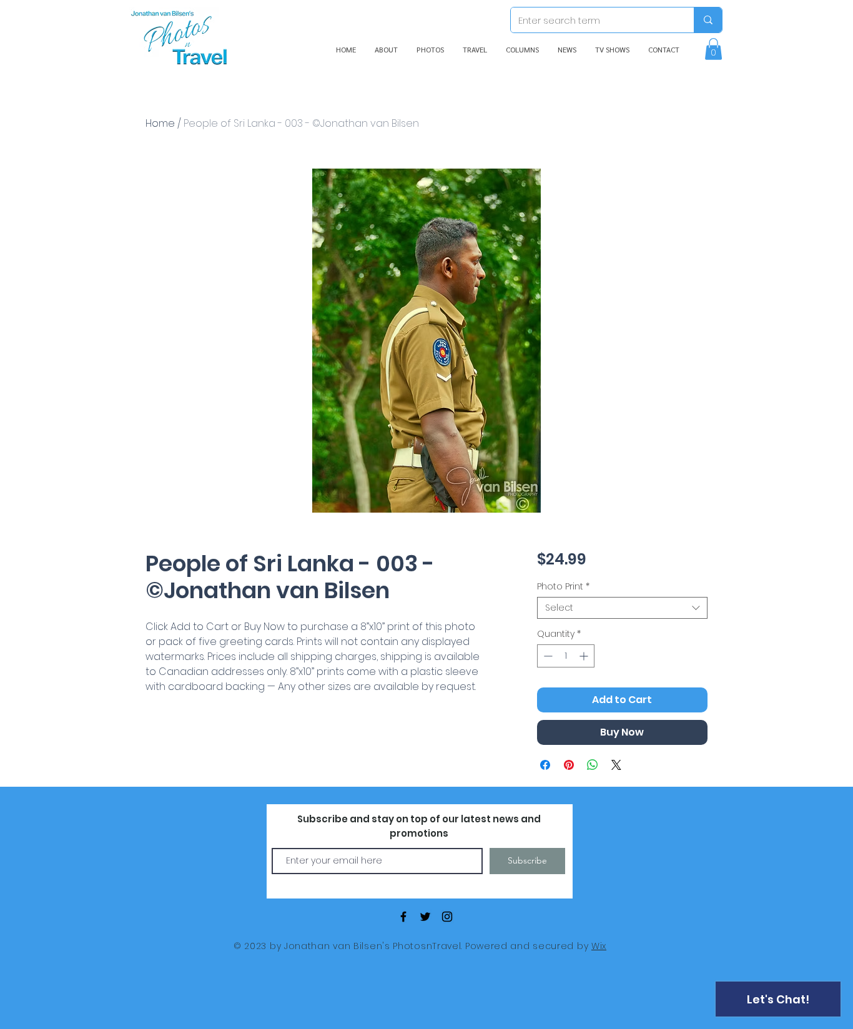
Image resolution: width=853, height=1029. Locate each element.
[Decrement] (547, 656)
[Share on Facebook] (545, 764)
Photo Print (563, 586)
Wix (598, 946)
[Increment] (585, 656)
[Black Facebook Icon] (403, 916)
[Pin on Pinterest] (568, 764)
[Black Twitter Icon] (425, 916)
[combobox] (622, 608)
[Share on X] (616, 764)
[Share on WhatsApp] (592, 764)
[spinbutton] (566, 656)
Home (160, 123)
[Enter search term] (708, 19)
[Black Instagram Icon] (447, 916)
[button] (713, 49)
